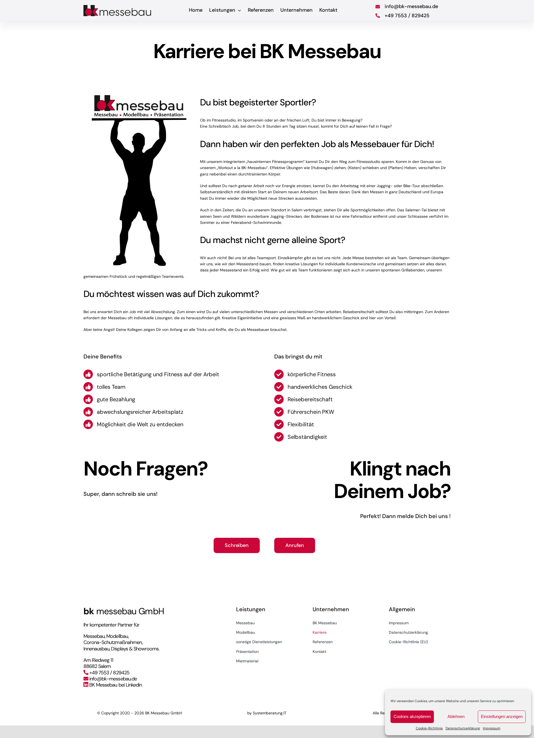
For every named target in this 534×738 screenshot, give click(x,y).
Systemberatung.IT (269, 712)
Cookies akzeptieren (412, 716)
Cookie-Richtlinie (429, 728)
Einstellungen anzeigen (502, 716)
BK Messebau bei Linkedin (115, 685)
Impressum (491, 728)
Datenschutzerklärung (463, 728)
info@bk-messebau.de (113, 678)
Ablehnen (456, 716)
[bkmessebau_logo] (117, 6)
